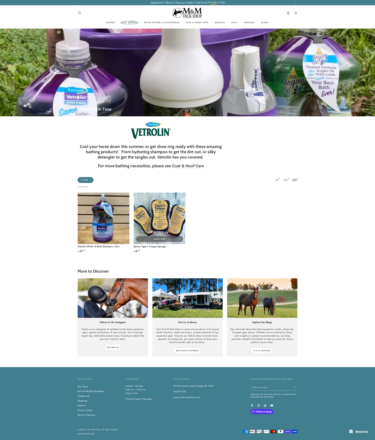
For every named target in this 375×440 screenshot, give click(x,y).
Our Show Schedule (187, 350)
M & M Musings (262, 350)
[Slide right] (294, 2)
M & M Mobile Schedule (91, 391)
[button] (79, 13)
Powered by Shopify (86, 434)
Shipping (82, 400)
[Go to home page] (187, 13)
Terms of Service (86, 415)
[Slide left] (80, 2)
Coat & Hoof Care (187, 165)
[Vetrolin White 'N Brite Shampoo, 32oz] (103, 218)
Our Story (83, 386)
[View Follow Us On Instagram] (113, 298)
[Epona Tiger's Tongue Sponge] (159, 218)
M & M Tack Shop (93, 429)
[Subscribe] (295, 387)
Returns (81, 405)
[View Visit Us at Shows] (187, 298)
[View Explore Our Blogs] (262, 298)
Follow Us (113, 347)
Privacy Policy (85, 410)
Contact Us (83, 396)
